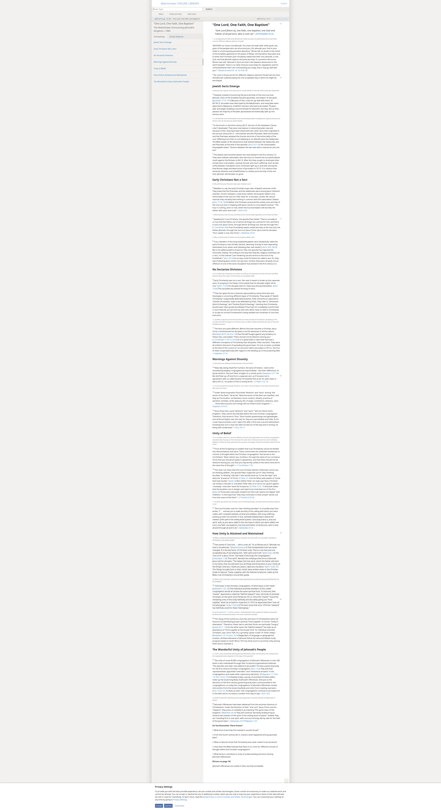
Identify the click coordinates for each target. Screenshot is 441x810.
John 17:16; (218, 202)
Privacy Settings (180, 799)
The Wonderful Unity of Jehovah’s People (171, 81)
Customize (179, 805)
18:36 (225, 202)
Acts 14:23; (220, 677)
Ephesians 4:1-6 (246, 528)
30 (226, 691)
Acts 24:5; (267, 247)
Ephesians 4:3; (237, 721)
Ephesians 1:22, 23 (221, 588)
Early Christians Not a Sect (165, 49)
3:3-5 (234, 339)
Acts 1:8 (232, 334)
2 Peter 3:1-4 (244, 478)
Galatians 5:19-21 (219, 406)
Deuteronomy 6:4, (226, 70)
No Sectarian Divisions (163, 55)
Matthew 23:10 (248, 233)
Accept (159, 805)
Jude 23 (216, 492)
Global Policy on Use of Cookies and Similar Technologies (227, 797)
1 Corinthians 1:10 (245, 465)
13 (228, 612)
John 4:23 (243, 210)
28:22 (274, 247)
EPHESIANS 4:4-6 (264, 33)
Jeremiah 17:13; (219, 100)
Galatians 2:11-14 (270, 373)
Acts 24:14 (229, 258)
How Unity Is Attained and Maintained (170, 75)
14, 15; (237, 70)
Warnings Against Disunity (165, 62)
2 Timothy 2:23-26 (246, 497)
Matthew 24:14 (228, 712)
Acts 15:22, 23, (219, 691)
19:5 (228, 100)
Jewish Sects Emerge (162, 42)
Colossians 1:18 (219, 558)
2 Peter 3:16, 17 (257, 486)
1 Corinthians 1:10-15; (222, 339)
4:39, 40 (243, 70)
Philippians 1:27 (250, 721)
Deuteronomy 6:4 (238, 547)
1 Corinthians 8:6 (220, 227)
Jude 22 (233, 481)
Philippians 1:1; (266, 674)
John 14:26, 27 (272, 566)
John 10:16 (233, 635)
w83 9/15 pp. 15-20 (162, 19)
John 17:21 (222, 286)
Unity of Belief (160, 68)
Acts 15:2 (255, 668)
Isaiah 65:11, (223, 612)
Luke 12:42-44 (233, 605)
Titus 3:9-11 (240, 427)
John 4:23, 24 (269, 553)
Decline (168, 805)
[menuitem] (287, 9)
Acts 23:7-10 (254, 144)
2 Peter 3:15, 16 (261, 381)
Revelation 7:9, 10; (221, 635)
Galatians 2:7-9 (220, 353)
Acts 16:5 (266, 693)
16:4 (227, 677)
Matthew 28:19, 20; (221, 334)
